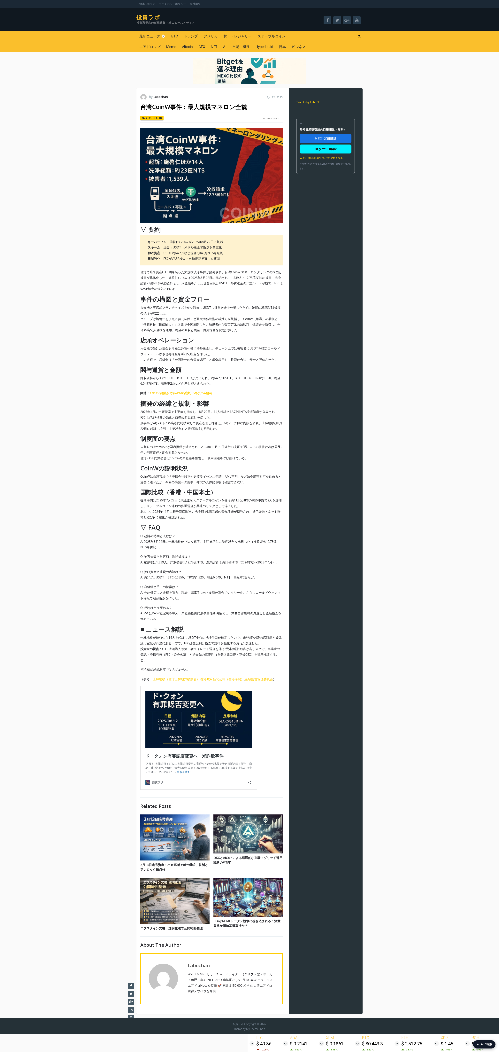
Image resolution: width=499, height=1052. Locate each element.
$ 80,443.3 (372, 1044)
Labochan (160, 97)
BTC (174, 36)
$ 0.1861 (334, 1044)
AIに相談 (484, 1044)
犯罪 (148, 118)
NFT (214, 47)
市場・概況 (241, 47)
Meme (171, 47)
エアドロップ (149, 47)
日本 (282, 47)
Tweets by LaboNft (308, 102)
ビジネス (299, 47)
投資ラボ (148, 17)
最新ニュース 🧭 (152, 36)
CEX (202, 47)
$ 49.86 (263, 1044)
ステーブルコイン (271, 36)
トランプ (191, 36)
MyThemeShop (255, 1029)
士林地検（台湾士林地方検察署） (176, 679)
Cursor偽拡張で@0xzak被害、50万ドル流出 (181, 393)
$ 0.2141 (298, 1044)
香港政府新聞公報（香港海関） (222, 679)
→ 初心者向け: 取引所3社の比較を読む (321, 158)
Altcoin (187, 47)
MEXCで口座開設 (325, 138)
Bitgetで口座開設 (325, 149)
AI (224, 47)
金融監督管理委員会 (259, 679)
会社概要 (195, 3)
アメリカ (211, 36)
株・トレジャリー (238, 36)
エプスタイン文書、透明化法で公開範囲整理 (171, 928)
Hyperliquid (264, 47)
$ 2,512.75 (411, 1044)
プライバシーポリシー (172, 3)
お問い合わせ (146, 3)
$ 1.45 (447, 1044)
